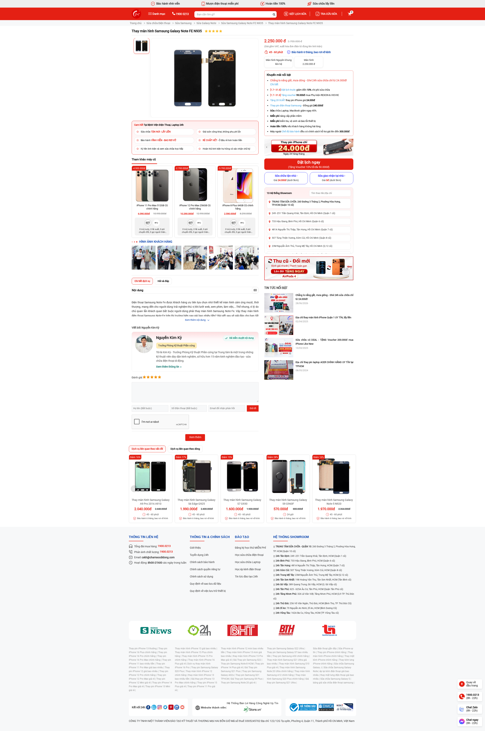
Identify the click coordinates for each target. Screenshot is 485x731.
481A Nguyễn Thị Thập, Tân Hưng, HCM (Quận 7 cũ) (310, 565)
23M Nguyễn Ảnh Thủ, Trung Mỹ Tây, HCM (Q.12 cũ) (312, 575)
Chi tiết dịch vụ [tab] (142, 281)
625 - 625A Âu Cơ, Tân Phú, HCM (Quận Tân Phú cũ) (309, 589)
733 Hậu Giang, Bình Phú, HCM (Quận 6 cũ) (305, 560)
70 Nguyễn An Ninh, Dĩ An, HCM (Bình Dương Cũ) (306, 608)
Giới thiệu (195, 547)
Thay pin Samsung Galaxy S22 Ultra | (286, 648)
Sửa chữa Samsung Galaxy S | (335, 679)
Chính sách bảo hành (202, 562)
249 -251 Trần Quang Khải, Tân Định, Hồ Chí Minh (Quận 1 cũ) (303, 213)
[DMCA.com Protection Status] (326, 707)
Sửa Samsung (183, 23)
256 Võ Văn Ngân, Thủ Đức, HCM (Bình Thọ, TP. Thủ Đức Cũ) (313, 603)
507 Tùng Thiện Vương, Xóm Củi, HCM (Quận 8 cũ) (309, 570)
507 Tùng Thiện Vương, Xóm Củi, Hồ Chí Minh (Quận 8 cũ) (301, 238)
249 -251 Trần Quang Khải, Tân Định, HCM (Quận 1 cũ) (311, 556)
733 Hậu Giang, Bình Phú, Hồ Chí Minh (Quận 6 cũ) (298, 221)
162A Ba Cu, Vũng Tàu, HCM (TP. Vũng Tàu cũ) (307, 613)
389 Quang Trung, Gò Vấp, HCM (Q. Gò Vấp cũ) (306, 584)
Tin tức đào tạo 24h (246, 576)
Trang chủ (136, 23)
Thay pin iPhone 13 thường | (143, 648)
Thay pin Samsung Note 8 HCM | (238, 663)
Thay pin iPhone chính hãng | (332, 652)
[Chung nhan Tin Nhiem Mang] (344, 707)
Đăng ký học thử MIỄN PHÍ (250, 547)
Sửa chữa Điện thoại (158, 23)
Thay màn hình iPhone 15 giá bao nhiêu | (196, 648)
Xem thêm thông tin (167, 366)
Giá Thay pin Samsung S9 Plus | (247, 679)
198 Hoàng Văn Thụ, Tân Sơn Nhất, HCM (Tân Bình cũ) (313, 579)
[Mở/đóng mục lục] (255, 290)
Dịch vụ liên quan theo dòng (185, 448)
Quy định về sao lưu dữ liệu (205, 583)
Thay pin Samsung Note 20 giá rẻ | (238, 682)
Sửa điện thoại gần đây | (325, 648)
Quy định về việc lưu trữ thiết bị (208, 590)
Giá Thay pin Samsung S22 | (247, 660)
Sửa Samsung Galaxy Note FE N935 (242, 23)
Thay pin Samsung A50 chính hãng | (291, 656)
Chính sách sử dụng (201, 576)
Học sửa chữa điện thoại (249, 554)
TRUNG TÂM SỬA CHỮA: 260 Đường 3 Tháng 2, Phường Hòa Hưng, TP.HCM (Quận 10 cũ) (306, 203)
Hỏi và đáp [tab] (163, 281)
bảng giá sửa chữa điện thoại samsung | (333, 682)
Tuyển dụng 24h (199, 554)
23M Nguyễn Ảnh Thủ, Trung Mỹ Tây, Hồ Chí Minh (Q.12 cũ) (302, 246)
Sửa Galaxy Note (206, 23)
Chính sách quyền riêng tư (205, 569)
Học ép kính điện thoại (248, 569)
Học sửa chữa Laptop (247, 562)
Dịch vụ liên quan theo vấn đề (147, 448)
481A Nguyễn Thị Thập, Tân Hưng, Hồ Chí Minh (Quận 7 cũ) (302, 229)
